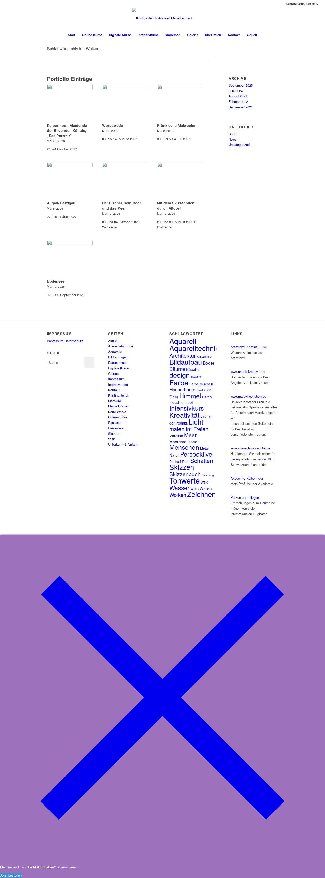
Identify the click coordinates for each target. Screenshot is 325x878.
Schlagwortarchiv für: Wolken (73, 48)
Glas (207, 389)
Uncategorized (239, 144)
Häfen (207, 396)
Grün (173, 396)
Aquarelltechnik (194, 348)
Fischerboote (182, 389)
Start (111, 438)
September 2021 (241, 107)
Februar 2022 (238, 101)
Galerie (113, 373)
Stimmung (208, 475)
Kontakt (114, 389)
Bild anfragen (117, 357)
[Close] (162, 858)
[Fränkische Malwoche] (180, 102)
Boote (209, 363)
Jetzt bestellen (11, 875)
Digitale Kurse (118, 367)
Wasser (179, 487)
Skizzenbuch (185, 474)
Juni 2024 (236, 90)
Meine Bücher (118, 406)
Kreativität (184, 415)
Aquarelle (115, 351)
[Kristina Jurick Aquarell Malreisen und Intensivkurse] (162, 18)
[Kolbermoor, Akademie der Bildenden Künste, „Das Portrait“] (70, 102)
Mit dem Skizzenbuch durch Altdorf (175, 205)
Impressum (55, 340)
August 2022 (238, 96)
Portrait (175, 461)
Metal (204, 448)
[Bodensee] (70, 258)
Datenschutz (73, 340)
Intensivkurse (118, 384)
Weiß (194, 488)
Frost (200, 390)
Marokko (114, 400)
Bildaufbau (185, 362)
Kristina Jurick (118, 395)
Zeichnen (201, 494)
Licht (196, 421)
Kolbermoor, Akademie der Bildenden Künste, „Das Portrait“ (67, 130)
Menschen (184, 446)
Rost (185, 461)
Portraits (114, 422)
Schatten (201, 460)
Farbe (178, 382)
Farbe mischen (201, 383)
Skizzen (114, 433)
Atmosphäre (204, 356)
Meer (190, 435)
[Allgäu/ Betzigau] (70, 180)
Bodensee (55, 281)
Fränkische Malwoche (176, 125)
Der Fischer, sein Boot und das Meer (121, 205)
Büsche (193, 369)
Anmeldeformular (120, 346)
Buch (232, 133)
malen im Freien (188, 429)
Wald (204, 482)
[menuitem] (71, 34)
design (179, 375)
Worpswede (112, 125)
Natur (174, 455)
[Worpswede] (125, 102)
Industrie (176, 402)
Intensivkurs (186, 407)
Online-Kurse (117, 417)
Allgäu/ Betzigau (61, 203)
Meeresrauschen (184, 441)
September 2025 (241, 85)
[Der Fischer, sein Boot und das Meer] (125, 180)
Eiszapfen (196, 376)
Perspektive (196, 453)
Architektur (182, 355)
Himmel (190, 395)
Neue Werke (117, 411)
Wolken (177, 495)
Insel (188, 402)
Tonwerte (184, 480)
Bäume (177, 368)
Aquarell (182, 340)
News (233, 139)
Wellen (206, 488)
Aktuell (113, 340)
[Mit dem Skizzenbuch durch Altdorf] (180, 180)
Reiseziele (115, 428)
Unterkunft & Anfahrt (123, 444)
